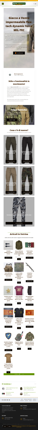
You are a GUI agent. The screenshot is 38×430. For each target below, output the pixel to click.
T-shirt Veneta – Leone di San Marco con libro (19, 298)
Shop (22, 399)
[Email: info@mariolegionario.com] (21, 419)
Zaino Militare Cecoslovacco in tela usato (8, 274)
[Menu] (3, 4)
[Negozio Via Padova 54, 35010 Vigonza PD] (21, 408)
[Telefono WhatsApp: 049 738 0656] (3, 418)
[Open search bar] (34, 3)
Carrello (34, 399)
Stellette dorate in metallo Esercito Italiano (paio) (8, 298)
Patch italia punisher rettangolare (29, 252)
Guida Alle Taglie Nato (28, 399)
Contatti (34, 400)
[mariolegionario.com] (19, 3)
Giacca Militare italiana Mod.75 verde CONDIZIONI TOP (19, 253)
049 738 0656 (7, 419)
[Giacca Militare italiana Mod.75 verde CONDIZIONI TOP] (21, 388)
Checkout (22, 400)
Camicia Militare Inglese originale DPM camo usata (29, 343)
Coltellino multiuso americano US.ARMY (29, 275)
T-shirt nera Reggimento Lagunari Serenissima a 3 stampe (19, 321)
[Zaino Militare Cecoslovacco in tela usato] (21, 393)
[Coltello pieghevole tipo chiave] (3, 388)
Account (26, 400)
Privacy (30, 400)
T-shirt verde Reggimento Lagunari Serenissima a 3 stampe (19, 275)
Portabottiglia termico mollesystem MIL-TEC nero (29, 298)
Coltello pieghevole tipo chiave (8, 252)
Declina (9, 426)
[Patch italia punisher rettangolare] (3, 393)
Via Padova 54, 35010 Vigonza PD (29, 409)
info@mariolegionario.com (28, 419)
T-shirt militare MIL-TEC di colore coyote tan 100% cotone (8, 366)
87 (19, 374)
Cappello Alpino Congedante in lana (19, 343)
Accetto (5, 426)
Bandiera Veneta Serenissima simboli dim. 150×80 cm (8, 320)
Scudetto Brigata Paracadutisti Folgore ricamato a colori (8, 344)
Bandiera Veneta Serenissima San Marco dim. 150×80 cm (29, 320)
